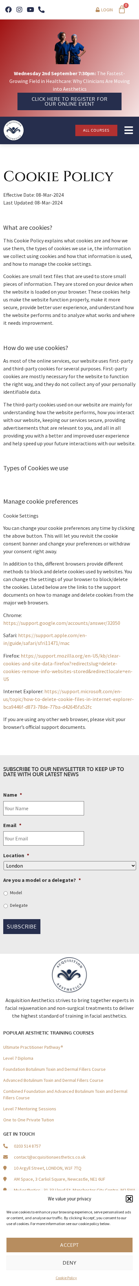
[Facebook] (8, 9)
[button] (129, 1199)
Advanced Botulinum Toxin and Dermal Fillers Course (53, 1080)
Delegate (19, 905)
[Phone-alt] (41, 9)
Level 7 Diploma (18, 1058)
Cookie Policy (66, 1277)
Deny (70, 1263)
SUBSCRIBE (22, 926)
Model (16, 892)
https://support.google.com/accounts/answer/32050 (61, 623)
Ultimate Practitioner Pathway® (33, 1047)
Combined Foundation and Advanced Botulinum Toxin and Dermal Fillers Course (65, 1094)
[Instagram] (19, 9)
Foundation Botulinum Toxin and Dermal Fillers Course (54, 1069)
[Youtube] (30, 9)
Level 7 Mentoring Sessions (29, 1109)
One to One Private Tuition (28, 1120)
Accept (69, 1245)
